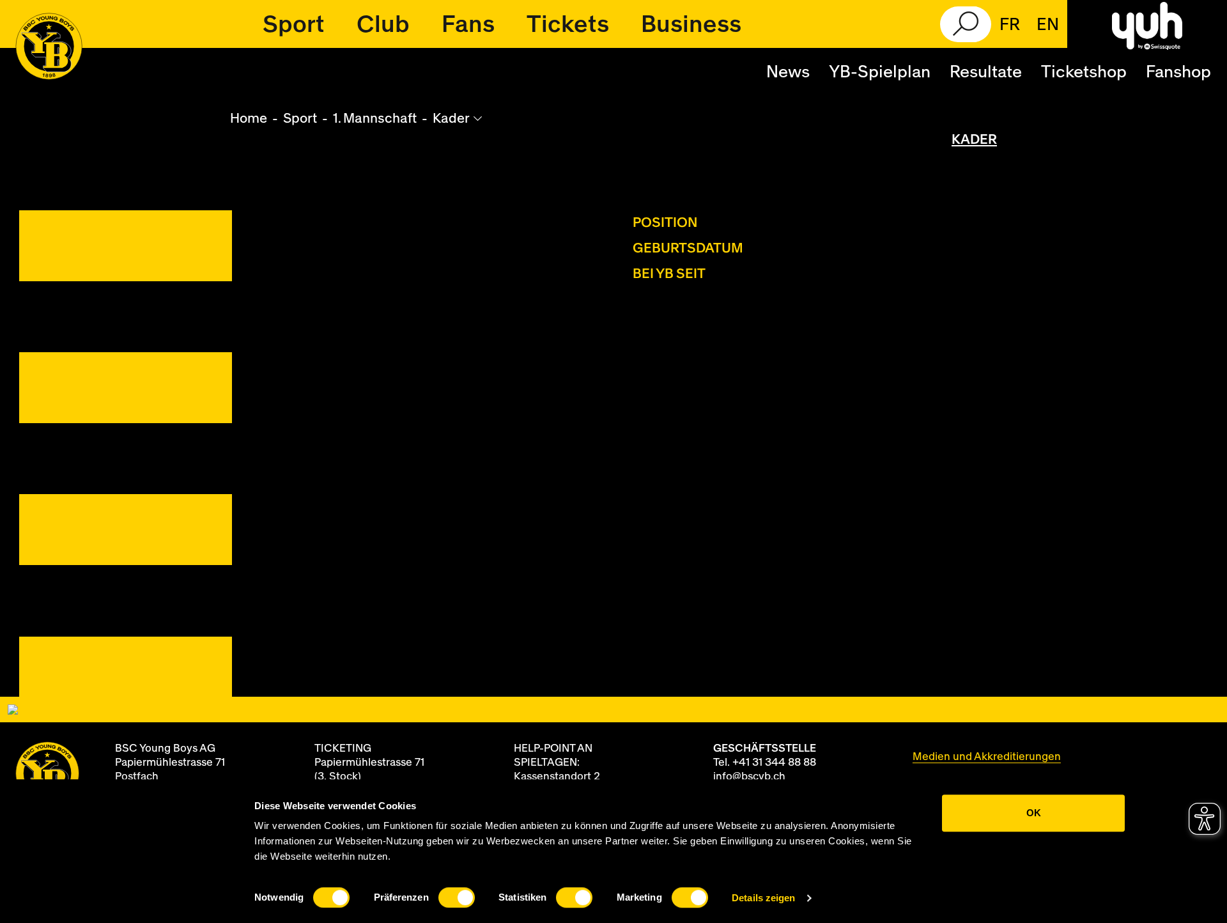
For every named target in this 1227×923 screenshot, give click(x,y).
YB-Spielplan (879, 72)
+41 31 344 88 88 (774, 762)
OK (1033, 812)
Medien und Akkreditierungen (987, 756)
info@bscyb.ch (749, 776)
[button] (294, 24)
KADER (974, 139)
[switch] (456, 897)
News (788, 72)
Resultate (986, 72)
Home (248, 118)
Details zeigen (763, 897)
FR (1009, 25)
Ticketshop (1084, 72)
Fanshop (1178, 72)
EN (1048, 25)
